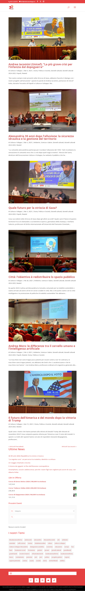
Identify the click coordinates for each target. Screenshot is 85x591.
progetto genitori (57, 557)
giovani (47, 550)
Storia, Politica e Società (42, 71)
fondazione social (20, 550)
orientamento (20, 557)
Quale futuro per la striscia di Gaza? (32, 208)
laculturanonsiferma (67, 554)
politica (47, 557)
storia (45, 561)
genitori (39, 550)
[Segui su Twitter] (37, 580)
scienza (25, 561)
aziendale (12, 543)
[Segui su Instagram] (42, 580)
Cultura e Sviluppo (16, 71)
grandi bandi (13, 554)
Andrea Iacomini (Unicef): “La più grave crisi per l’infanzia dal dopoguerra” (40, 65)
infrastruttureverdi (37, 554)
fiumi (10, 550)
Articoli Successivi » (69, 446)
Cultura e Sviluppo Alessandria (18, 547)
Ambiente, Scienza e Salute (43, 142)
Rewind (24, 73)
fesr (72, 547)
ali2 (58, 540)
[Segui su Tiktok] (54, 580)
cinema (30, 543)
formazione (31, 550)
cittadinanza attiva (40, 543)
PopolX (18, 73)
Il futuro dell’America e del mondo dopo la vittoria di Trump (42, 419)
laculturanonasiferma (52, 554)
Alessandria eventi (49, 540)
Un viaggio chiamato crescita (19, 463)
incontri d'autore (24, 554)
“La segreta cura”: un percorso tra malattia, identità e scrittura (31, 459)
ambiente (65, 540)
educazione (58, 547)
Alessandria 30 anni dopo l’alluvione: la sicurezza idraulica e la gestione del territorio (41, 137)
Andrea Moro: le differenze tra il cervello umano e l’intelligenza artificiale (41, 347)
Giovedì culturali (56, 71)
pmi (36, 557)
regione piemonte (14, 561)
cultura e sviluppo (60, 543)
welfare (62, 561)
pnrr (41, 557)
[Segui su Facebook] (31, 580)
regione (67, 557)
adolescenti (28, 540)
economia (49, 547)
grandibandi (67, 550)
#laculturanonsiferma (15, 540)
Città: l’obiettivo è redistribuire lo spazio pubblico (41, 277)
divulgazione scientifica (37, 547)
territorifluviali (53, 561)
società (38, 561)
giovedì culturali (56, 550)
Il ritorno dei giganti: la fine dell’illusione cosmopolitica (28, 466)
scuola (32, 561)
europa (66, 547)
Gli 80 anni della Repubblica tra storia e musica (26, 456)
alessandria (37, 540)
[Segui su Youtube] (48, 580)
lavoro (11, 557)
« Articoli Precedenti (16, 446)
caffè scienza (21, 543)
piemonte (29, 557)
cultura (50, 543)
